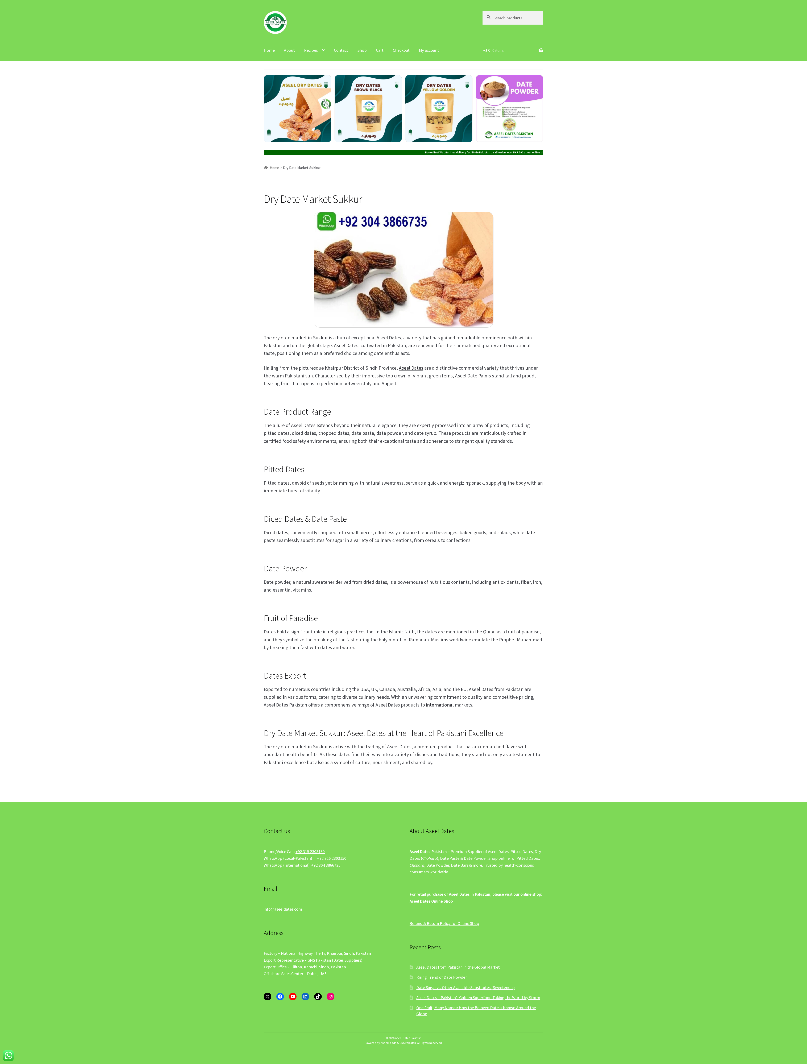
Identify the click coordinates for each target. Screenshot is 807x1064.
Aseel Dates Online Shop (431, 901)
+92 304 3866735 (325, 865)
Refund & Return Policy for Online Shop (444, 923)
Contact (341, 50)
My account (429, 50)
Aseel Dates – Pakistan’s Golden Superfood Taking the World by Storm (478, 997)
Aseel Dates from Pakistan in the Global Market (458, 967)
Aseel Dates (411, 368)
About (289, 50)
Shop (362, 50)
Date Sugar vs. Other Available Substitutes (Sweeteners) (465, 987)
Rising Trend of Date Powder (441, 977)
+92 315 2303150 (310, 851)
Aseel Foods (388, 1043)
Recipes (311, 50)
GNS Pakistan (408, 1043)
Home (269, 50)
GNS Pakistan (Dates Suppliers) (334, 960)
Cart (380, 50)
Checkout (401, 50)
